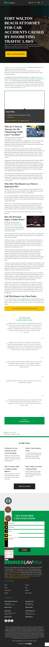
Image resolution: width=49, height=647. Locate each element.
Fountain (33, 576)
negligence (13, 240)
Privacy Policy (28, 593)
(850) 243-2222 (34, 2)
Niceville (25, 569)
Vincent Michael (12, 432)
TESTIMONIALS (24, 420)
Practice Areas (7, 590)
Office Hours (11, 120)
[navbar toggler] (43, 2)
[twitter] (12, 621)
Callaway (27, 577)
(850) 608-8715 (29, 616)
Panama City (7, 572)
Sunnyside (17, 576)
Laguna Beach (26, 576)
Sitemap (27, 590)
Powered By (21, 643)
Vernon (6, 577)
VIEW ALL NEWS (24, 486)
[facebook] (5, 621)
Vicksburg (10, 577)
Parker (21, 576)
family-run (11, 203)
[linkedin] (9, 621)
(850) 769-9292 (29, 607)
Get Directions (23, 120)
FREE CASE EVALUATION (16, 54)
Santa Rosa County (16, 574)
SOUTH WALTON (30, 611)
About (5, 587)
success (8, 195)
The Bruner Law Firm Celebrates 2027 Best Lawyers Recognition (10, 450)
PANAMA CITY (29, 601)
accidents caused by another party (12, 225)
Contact (27, 585)
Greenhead (37, 576)
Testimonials (36, 211)
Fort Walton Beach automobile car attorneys (30, 78)
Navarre (16, 570)
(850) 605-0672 (8, 616)
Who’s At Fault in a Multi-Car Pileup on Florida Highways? (11, 469)
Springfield (11, 576)
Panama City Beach (15, 572)
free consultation (25, 84)
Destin (15, 569)
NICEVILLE (7, 611)
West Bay (16, 577)
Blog (26, 587)
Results (6, 593)
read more (26, 332)
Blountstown (21, 577)
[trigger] (38, 2)
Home (5, 585)
